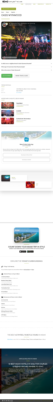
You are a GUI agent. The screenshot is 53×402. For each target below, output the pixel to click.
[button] (25, 392)
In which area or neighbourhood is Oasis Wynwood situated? (16, 63)
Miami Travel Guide (22, 75)
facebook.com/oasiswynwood (10, 57)
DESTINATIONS (28, 4)
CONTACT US (48, 4)
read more (26, 382)
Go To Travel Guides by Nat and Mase (12, 2)
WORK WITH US (41, 4)
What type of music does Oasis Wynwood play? (13, 66)
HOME (22, 4)
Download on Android (26, 159)
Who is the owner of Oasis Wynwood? (10, 70)
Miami (7, 12)
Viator (32, 269)
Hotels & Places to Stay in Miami (11, 274)
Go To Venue (7, 75)
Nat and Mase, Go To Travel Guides (4, 25)
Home (2, 12)
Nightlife (13, 12)
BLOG (34, 4)
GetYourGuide (27, 269)
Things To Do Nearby (9, 266)
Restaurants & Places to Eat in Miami (13, 297)
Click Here (9, 339)
